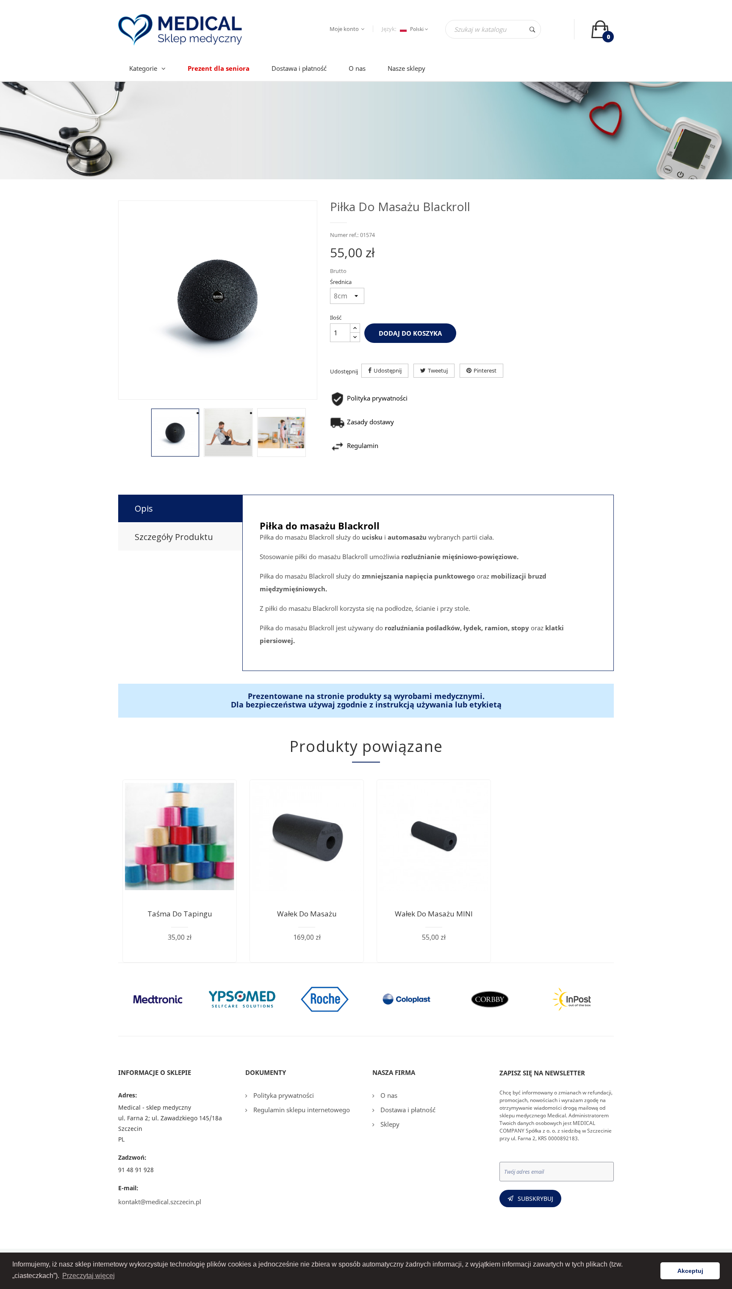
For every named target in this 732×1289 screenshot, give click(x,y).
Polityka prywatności (283, 1095)
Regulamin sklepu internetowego (301, 1109)
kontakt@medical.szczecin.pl (159, 1201)
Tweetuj (438, 370)
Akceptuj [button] (690, 1270)
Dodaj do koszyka (410, 333)
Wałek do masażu (307, 914)
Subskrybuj (535, 1198)
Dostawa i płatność (407, 1109)
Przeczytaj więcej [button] (88, 1275)
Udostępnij (388, 370)
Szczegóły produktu (174, 537)
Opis (144, 508)
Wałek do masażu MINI (434, 914)
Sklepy (389, 1124)
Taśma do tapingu (179, 914)
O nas (388, 1095)
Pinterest (485, 370)
